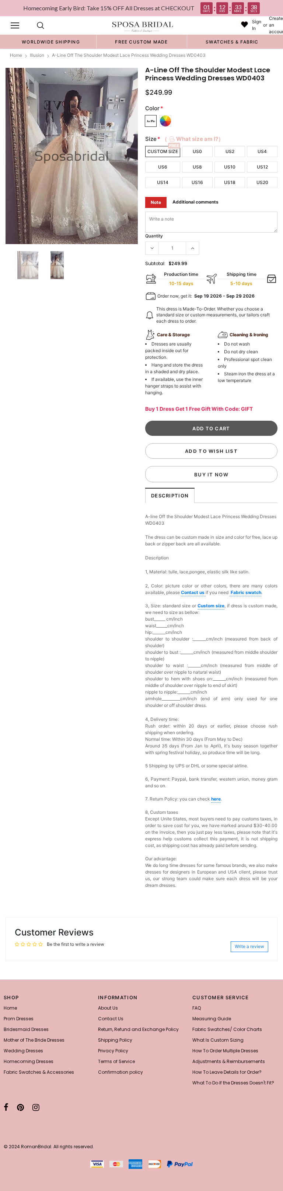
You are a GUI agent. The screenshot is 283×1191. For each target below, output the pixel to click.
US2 (230, 151)
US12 (262, 167)
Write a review (249, 946)
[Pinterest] (20, 1107)
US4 (262, 151)
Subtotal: (155, 263)
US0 (197, 151)
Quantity (154, 236)
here (216, 799)
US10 (229, 167)
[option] (51, 42)
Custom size (211, 605)
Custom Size (162, 151)
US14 (162, 182)
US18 (229, 182)
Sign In (256, 25)
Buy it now (211, 475)
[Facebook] (6, 1107)
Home (16, 55)
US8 (197, 167)
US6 (162, 167)
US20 (262, 182)
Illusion (37, 55)
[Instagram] (35, 1107)
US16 (197, 182)
